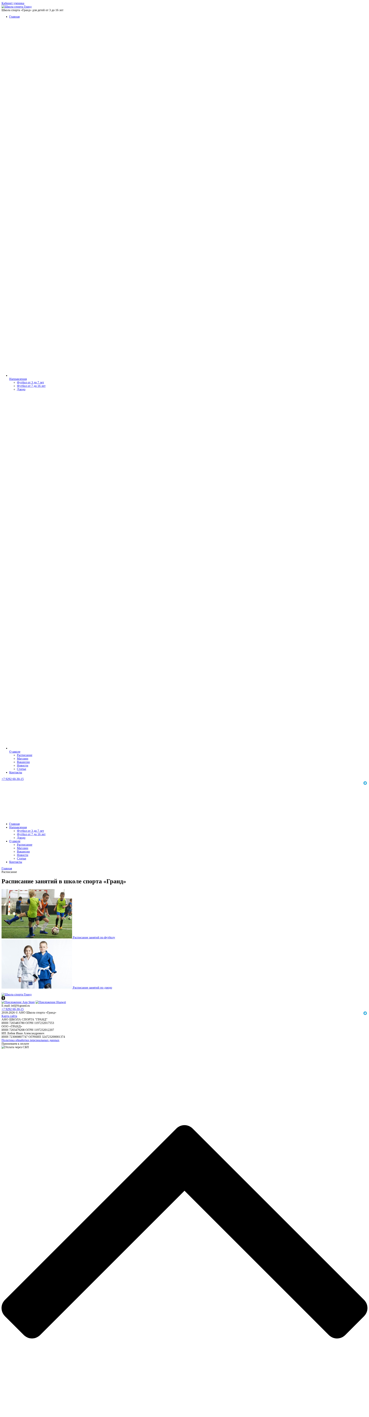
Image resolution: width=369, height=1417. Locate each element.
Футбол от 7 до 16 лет (31, 385)
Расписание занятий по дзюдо (92, 987)
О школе (14, 751)
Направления (18, 379)
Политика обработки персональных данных (30, 1040)
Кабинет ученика (13, 3)
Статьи (21, 769)
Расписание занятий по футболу (94, 937)
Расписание (24, 755)
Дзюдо (21, 389)
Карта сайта (9, 1016)
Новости (22, 765)
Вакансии (23, 762)
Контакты (15, 772)
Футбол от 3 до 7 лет (30, 382)
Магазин (22, 758)
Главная (14, 16)
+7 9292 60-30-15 (13, 779)
